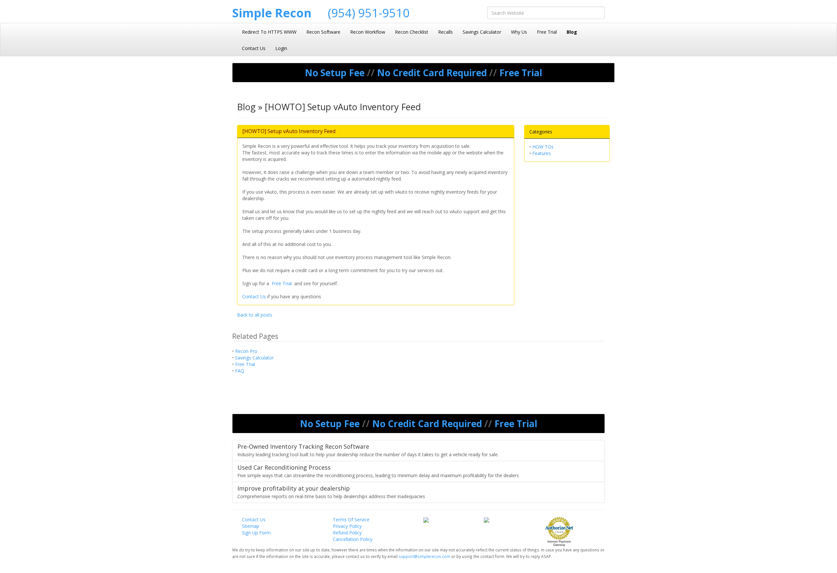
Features (541, 153)
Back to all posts (254, 315)
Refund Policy (347, 533)
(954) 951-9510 (369, 13)
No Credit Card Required (433, 72)
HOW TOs (543, 147)
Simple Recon (272, 13)
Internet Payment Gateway (559, 543)
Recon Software (323, 32)
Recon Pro (246, 351)
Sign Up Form (256, 533)
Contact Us (253, 48)
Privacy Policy (347, 526)
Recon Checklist (411, 32)
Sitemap (250, 526)
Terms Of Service (351, 519)
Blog (572, 32)
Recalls (445, 32)
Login (281, 48)
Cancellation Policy (352, 539)
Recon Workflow (367, 32)
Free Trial (547, 32)
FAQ (239, 371)
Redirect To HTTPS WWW (269, 32)
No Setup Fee (336, 72)
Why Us (519, 32)
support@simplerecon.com (425, 556)
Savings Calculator (482, 32)
